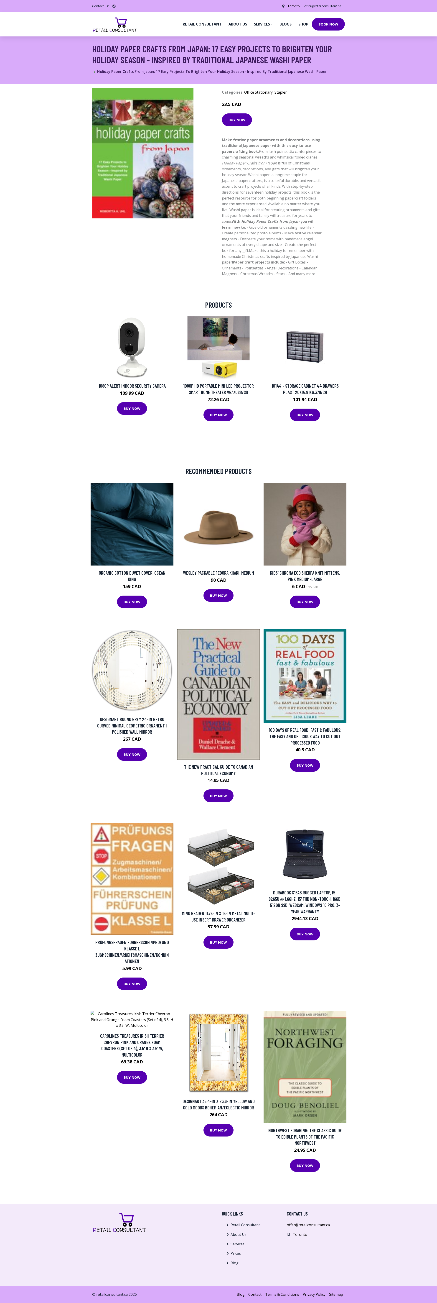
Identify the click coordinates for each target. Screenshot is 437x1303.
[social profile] (114, 6)
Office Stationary (258, 92)
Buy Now (237, 120)
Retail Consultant (202, 24)
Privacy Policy (314, 1294)
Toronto (293, 6)
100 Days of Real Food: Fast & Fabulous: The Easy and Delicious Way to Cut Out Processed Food (305, 736)
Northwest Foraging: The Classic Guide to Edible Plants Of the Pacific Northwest (305, 1136)
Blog (235, 1262)
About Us (238, 1234)
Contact (255, 1294)
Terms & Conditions (282, 1294)
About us (238, 24)
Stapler (280, 92)
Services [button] (262, 24)
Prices (236, 1253)
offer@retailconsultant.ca (322, 6)
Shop (303, 24)
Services (237, 1244)
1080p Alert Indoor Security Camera (132, 386)
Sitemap (336, 1294)
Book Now (328, 24)
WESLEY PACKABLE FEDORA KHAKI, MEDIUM (218, 573)
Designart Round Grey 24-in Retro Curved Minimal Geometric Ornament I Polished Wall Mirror (132, 725)
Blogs (285, 24)
